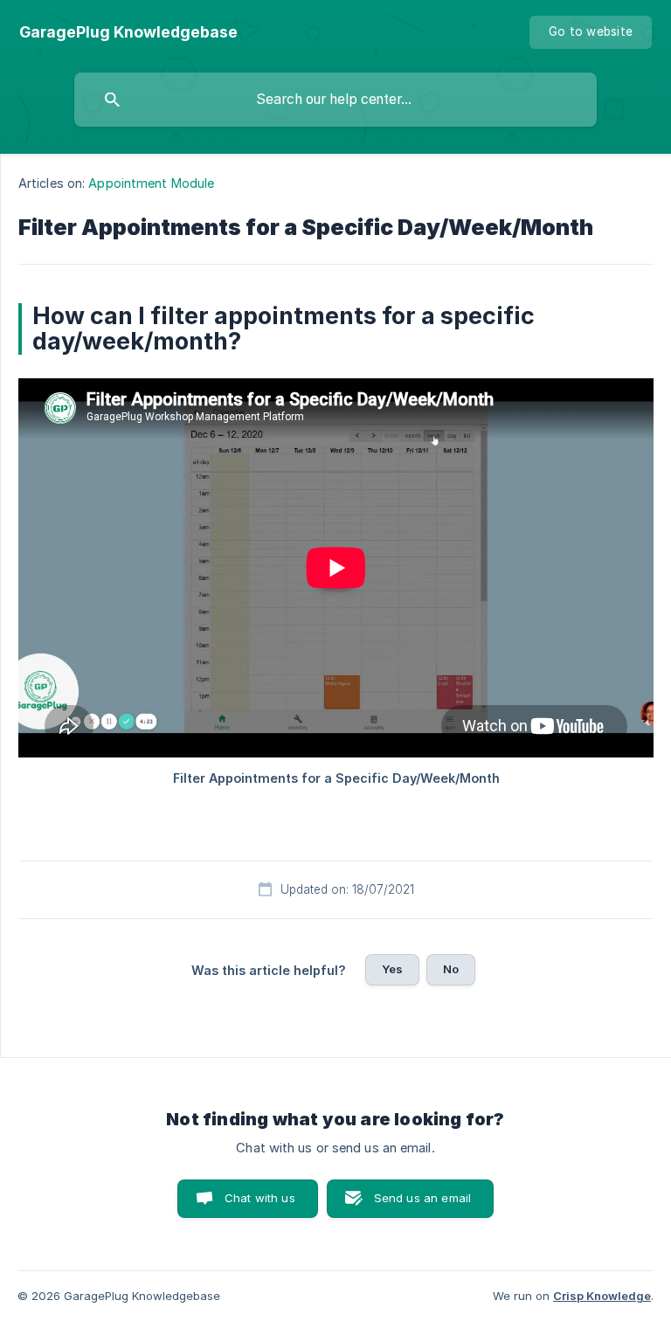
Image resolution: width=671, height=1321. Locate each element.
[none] (128, 32)
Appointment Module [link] (151, 183)
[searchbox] (335, 100)
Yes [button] (392, 969)
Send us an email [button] (422, 1198)
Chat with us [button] (260, 1198)
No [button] (451, 969)
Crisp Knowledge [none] (602, 1296)
